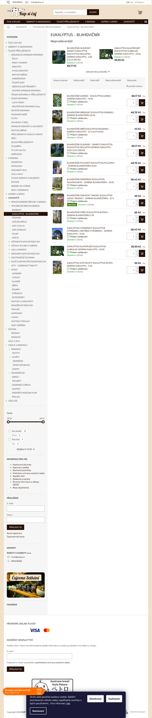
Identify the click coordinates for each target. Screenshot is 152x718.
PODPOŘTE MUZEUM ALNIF (24, 392)
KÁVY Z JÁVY (14, 341)
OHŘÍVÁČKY (16, 154)
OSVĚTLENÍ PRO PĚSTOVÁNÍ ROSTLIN (28, 261)
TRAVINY (15, 309)
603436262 (16, 561)
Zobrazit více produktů (96, 71)
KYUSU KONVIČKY (20, 70)
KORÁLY (15, 377)
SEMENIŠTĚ (13, 198)
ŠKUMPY (16, 289)
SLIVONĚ (16, 281)
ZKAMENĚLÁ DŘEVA (21, 385)
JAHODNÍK (16, 273)
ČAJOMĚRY (16, 146)
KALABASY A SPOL (19, 122)
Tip (15, 443)
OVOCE (14, 269)
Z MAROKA (13, 158)
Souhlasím (114, 698)
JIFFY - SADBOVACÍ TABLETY (24, 265)
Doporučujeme (61, 80)
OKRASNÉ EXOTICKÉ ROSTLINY (25, 253)
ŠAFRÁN (15, 182)
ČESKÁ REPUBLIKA (21, 365)
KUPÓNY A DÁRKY (16, 194)
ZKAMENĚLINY (18, 373)
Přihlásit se (15, 527)
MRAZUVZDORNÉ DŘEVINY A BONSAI (28, 202)
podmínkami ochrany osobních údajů (52, 662)
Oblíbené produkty (21, 479)
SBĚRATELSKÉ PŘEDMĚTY (24, 86)
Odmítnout (96, 698)
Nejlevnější (79, 80)
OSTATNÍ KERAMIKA (20, 110)
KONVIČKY (17, 66)
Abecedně (132, 80)
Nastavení (38, 710)
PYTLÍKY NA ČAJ (18, 150)
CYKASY (15, 317)
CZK (128, 2)
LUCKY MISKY (18, 102)
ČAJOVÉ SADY (18, 82)
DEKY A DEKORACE (19, 190)
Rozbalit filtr (24, 449)
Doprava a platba (21, 467)
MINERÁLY (16, 349)
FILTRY (14, 118)
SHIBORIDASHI (19, 78)
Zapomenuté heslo (15, 536)
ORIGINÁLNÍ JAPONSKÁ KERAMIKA (27, 54)
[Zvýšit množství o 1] (137, 101)
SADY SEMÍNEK (18, 325)
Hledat (93, 12)
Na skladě (19, 431)
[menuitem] (13, 21)
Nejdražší (94, 80)
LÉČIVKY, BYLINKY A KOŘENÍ (24, 245)
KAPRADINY (16, 313)
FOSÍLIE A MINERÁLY (17, 345)
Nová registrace (14, 533)
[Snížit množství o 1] (137, 104)
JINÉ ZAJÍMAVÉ (19, 229)
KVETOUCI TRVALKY (20, 321)
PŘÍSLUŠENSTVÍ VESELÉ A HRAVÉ (26, 134)
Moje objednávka (21, 487)
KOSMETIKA (16, 162)
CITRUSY (16, 277)
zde (68, 703)
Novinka (17, 439)
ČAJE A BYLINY (15, 42)
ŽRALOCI (16, 396)
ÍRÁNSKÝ (15, 333)
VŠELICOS (12, 400)
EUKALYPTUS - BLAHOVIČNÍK (25, 214)
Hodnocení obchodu (22, 464)
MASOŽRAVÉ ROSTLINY (22, 305)
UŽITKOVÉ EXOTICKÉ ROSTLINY (25, 241)
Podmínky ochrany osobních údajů (29, 473)
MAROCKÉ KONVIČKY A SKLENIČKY (27, 126)
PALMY (15, 233)
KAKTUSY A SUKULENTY (22, 301)
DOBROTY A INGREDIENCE (20, 46)
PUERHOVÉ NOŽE (19, 114)
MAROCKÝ (16, 337)
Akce (16, 435)
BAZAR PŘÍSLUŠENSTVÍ (22, 142)
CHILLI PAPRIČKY (19, 249)
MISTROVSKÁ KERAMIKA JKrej (26, 106)
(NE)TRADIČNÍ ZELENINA (22, 257)
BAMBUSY (17, 210)
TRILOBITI (16, 381)
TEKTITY (16, 353)
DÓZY (13, 138)
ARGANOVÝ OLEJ (19, 170)
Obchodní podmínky (22, 470)
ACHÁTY (15, 357)
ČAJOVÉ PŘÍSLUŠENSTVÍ (19, 50)
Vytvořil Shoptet (137, 711)
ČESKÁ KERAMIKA (19, 98)
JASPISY (15, 369)
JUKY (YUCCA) (18, 225)
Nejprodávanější (113, 80)
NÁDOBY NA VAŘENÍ (20, 186)
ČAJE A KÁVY (17, 174)
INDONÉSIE (18, 361)
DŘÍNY (15, 285)
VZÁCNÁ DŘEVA (19, 221)
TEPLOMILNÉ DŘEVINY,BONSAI (25, 206)
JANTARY (16, 389)
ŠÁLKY (15, 58)
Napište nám (19, 476)
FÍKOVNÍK (16, 217)
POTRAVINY (16, 166)
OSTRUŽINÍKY (18, 297)
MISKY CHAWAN (19, 62)
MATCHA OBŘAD (19, 74)
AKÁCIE (15, 237)
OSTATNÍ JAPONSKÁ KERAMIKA (26, 90)
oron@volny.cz (18, 557)
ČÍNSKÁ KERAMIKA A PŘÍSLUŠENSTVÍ (28, 94)
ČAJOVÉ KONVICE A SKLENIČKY (25, 178)
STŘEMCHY (17, 293)
